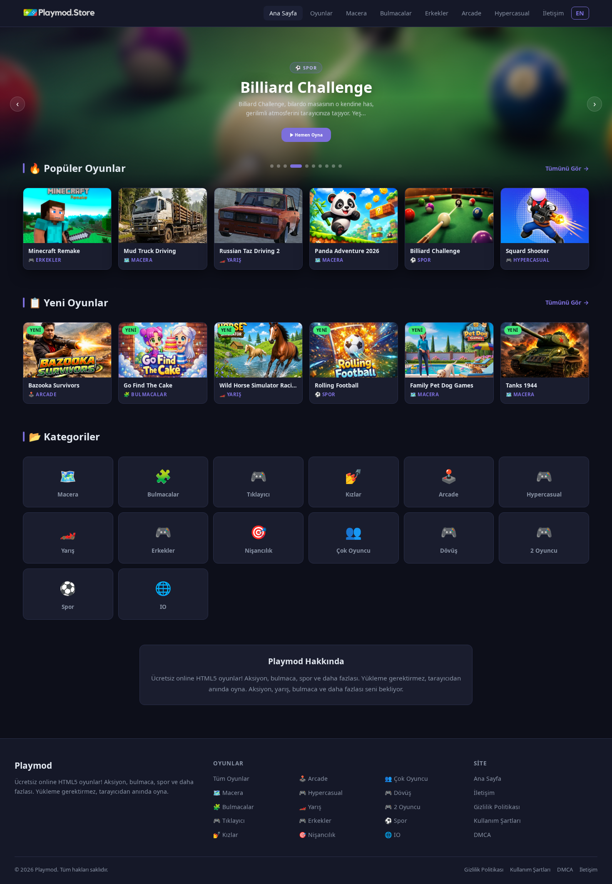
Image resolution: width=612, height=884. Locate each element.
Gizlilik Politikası (497, 807)
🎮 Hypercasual (321, 793)
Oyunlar (321, 13)
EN (580, 13)
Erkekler (436, 13)
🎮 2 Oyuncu (402, 807)
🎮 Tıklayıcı (229, 820)
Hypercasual (512, 13)
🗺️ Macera (228, 793)
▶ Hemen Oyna (306, 135)
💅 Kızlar (225, 835)
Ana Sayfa (283, 13)
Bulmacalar (396, 13)
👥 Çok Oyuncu (406, 778)
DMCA (482, 835)
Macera (356, 13)
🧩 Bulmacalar (233, 807)
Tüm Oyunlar (231, 778)
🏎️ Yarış (310, 807)
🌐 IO (393, 835)
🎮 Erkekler (315, 820)
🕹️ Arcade (313, 778)
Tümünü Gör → (567, 168)
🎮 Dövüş (398, 793)
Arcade (471, 13)
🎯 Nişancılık (317, 835)
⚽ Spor (396, 820)
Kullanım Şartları (497, 820)
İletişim (553, 13)
